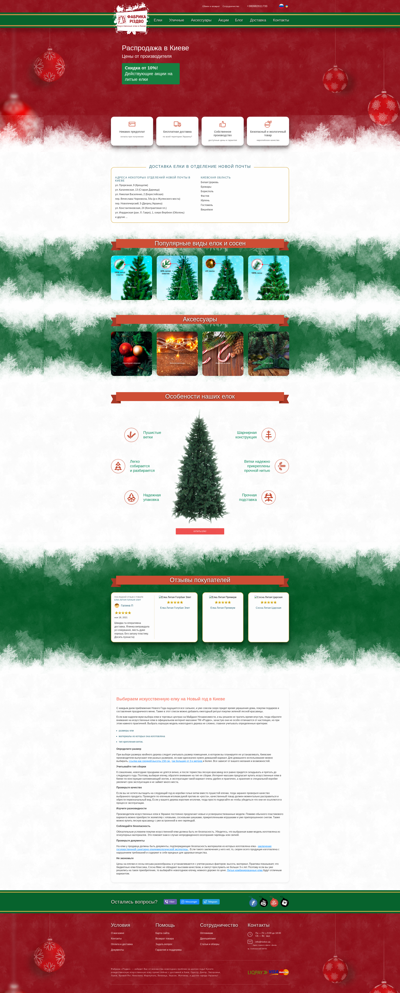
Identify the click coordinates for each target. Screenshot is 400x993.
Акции (223, 20)
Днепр (203, 972)
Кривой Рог (125, 975)
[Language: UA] (286, 6)
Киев (186, 972)
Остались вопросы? (134, 901)
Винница (162, 975)
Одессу (194, 972)
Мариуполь (150, 975)
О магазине (117, 933)
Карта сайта (162, 933)
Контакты (281, 20)
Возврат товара (164, 938)
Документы (117, 949)
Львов (114, 975)
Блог (239, 20)
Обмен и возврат (211, 6)
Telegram (212, 901)
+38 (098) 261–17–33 (260, 6)
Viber (172, 901)
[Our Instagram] (284, 901)
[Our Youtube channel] (263, 901)
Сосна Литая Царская (268, 607)
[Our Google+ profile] (273, 901)
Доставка (258, 20)
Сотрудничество (231, 6)
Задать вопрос (163, 944)
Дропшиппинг (208, 938)
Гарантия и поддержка (168, 949)
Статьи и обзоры (209, 944)
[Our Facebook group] (252, 901)
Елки (158, 20)
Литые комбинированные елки (245, 870)
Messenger (191, 901)
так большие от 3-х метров (187, 761)
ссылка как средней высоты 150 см (149, 761)
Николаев (137, 975)
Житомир (183, 975)
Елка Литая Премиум (222, 607)
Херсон (173, 975)
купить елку (200, 531)
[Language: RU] (281, 6)
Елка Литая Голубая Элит (127, 600)
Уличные (176, 20)
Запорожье (214, 972)
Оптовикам (206, 933)
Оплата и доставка (122, 944)
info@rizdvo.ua (262, 942)
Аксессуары (201, 20)
